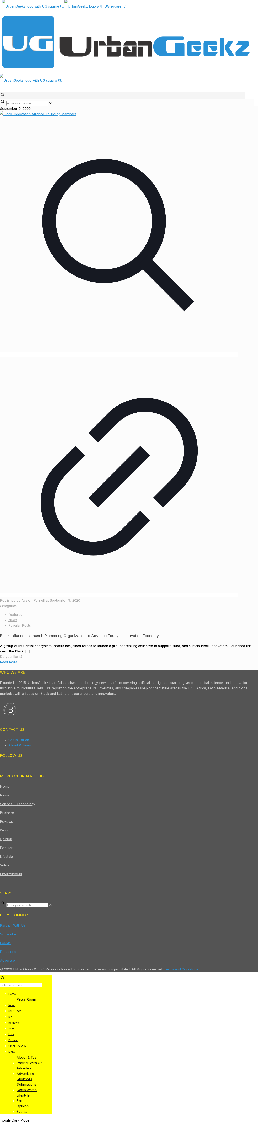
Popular (6, 848)
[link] (50, 103)
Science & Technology (17, 804)
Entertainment (11, 874)
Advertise (7, 960)
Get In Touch (18, 740)
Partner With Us (13, 925)
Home (5, 786)
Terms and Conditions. (181, 969)
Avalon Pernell (33, 600)
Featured (15, 614)
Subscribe (8, 934)
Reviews (6, 821)
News (12, 620)
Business (7, 813)
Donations (8, 952)
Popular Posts (19, 625)
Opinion (6, 839)
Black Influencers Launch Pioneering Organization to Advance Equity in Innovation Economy (79, 635)
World (4, 830)
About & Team (19, 745)
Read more (8, 662)
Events (5, 943)
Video (4, 865)
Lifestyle (6, 856)
